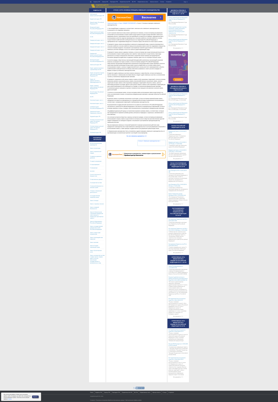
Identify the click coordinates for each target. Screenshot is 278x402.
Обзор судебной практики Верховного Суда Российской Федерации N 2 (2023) (177, 41)
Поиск (91, 392)
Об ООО (92, 171)
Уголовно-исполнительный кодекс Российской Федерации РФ (96, 121)
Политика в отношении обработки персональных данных (110, 400)
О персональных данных (96, 179)
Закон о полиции (94, 200)
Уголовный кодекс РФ (95, 132)
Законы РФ (105, 1)
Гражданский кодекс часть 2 (97, 43)
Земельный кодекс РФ (95, 64)
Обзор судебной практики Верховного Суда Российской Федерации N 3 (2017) (177, 95)
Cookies (10, 399)
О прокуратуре (93, 167)
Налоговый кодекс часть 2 (96, 103)
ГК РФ (91, 36)
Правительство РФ (125, 1)
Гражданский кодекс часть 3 (97, 46)
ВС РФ (134, 1)
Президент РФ (114, 1)
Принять (35, 396)
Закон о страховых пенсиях (97, 203)
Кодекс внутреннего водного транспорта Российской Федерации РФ (97, 74)
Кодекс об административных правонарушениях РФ (95, 81)
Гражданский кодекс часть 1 (97, 40)
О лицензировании (94, 164)
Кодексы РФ (97, 1)
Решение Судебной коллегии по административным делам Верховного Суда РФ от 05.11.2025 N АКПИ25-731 (178, 278)
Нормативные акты (143, 1)
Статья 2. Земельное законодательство (149, 141)
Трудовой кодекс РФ (95, 116)
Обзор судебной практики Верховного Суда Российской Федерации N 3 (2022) (177, 105)
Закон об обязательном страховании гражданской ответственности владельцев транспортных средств (96, 215)
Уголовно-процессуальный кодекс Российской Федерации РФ (96, 128)
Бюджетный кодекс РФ (95, 19)
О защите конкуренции (95, 161)
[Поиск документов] (91, 2)
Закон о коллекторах (95, 148)
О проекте (168, 1)
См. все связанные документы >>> (137, 136)
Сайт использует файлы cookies (133, 400)
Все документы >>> (178, 48)
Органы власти (154, 1)
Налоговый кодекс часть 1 (96, 100)
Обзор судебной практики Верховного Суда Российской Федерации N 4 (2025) (177, 19)
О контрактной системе (96, 182)
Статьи (162, 1)
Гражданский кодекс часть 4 (97, 50)
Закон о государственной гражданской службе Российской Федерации (96, 228)
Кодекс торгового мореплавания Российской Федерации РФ (96, 87)
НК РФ (91, 96)
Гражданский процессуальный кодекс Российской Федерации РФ (97, 55)
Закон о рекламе (94, 242)
